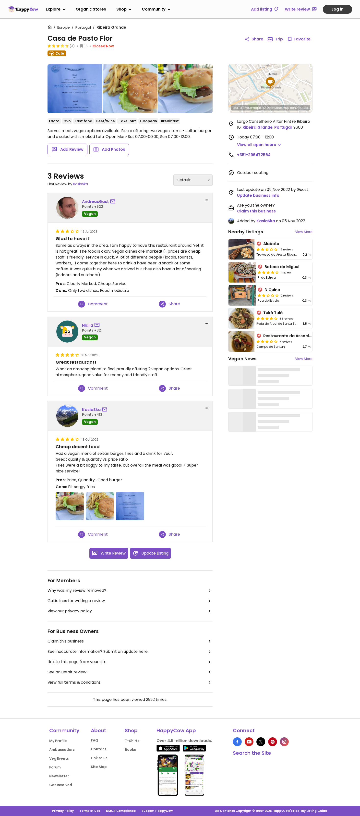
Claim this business (66, 641)
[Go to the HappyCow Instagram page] (284, 741)
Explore (53, 9)
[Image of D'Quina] (242, 295)
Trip (279, 39)
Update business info (258, 195)
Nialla (87, 325)
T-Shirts (132, 740)
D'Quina (272, 290)
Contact (98, 749)
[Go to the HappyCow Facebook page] (237, 741)
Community (154, 9)
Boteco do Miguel (281, 267)
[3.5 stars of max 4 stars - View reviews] (267, 341)
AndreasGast (95, 201)
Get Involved (60, 784)
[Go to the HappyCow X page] (260, 741)
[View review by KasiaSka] (67, 416)
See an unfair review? (68, 672)
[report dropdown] (206, 200)
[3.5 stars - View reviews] (58, 46)
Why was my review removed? (77, 590)
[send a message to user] (114, 202)
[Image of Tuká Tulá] (241, 318)
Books (130, 749)
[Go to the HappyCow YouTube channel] (249, 741)
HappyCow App (176, 730)
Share (257, 39)
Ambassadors (62, 749)
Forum (55, 767)
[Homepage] (23, 9)
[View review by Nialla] (67, 331)
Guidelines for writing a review (76, 601)
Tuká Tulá (273, 313)
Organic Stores (91, 9)
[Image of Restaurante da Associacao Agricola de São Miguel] (241, 341)
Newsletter (59, 776)
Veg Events (59, 758)
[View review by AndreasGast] (67, 208)
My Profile (58, 740)
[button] (270, 82)
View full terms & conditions (74, 682)
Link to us (99, 757)
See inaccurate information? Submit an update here (98, 651)
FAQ (94, 740)
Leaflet (237, 108)
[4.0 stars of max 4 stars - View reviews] (268, 272)
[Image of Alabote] (241, 249)
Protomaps (252, 108)
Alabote (271, 244)
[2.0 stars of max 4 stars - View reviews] (268, 295)
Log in (337, 9)
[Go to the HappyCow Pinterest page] (272, 741)
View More (303, 231)
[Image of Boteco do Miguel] (242, 272)
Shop (121, 9)
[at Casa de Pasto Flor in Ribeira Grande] (75, 89)
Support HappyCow (157, 811)
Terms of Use (90, 811)
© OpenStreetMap (276, 108)
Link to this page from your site (77, 662)
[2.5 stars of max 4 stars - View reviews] (267, 249)
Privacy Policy (63, 811)
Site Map (99, 766)
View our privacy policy (70, 611)
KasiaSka (80, 184)
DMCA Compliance (121, 811)
